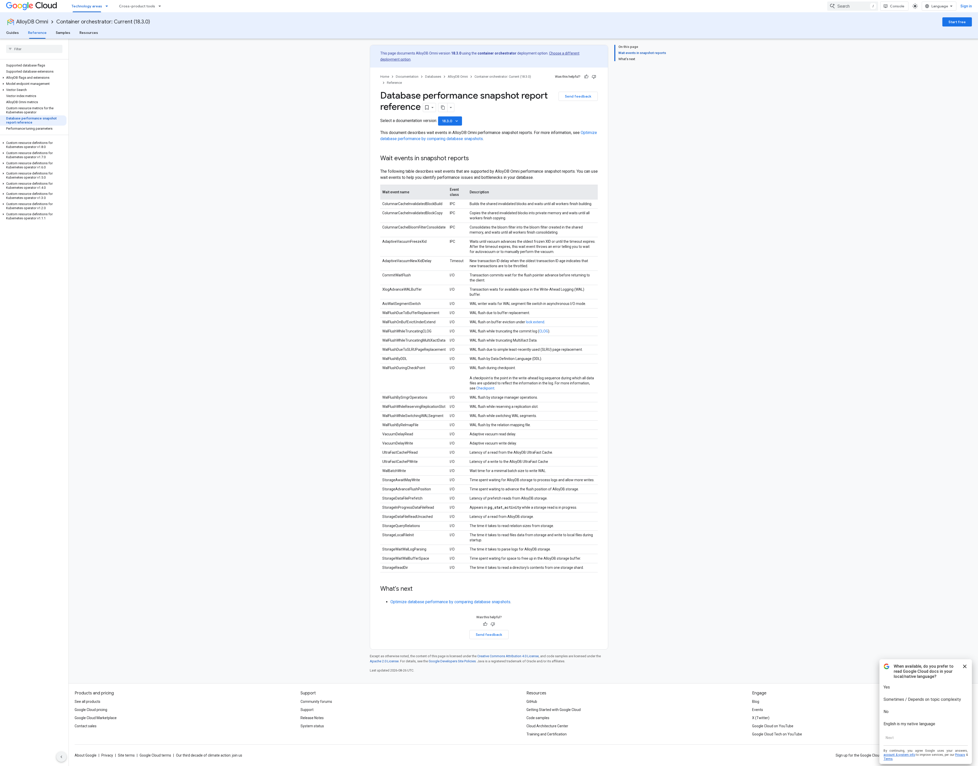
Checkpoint (485, 388)
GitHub (531, 702)
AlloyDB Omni (32, 22)
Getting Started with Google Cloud (553, 710)
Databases (433, 76)
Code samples (537, 718)
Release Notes (312, 718)
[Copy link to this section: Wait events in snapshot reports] (474, 159)
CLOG (543, 331)
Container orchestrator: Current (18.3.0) (103, 22)
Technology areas (87, 6)
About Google (86, 755)
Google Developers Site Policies (452, 661)
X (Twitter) (760, 718)
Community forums (316, 702)
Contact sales (86, 726)
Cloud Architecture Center (547, 726)
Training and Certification (546, 734)
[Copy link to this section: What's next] (418, 589)
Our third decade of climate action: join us (209, 755)
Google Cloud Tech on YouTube (777, 734)
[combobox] (852, 6)
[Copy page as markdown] (442, 107)
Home (384, 76)
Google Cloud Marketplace (96, 718)
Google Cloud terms (155, 755)
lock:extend (535, 322)
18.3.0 (450, 121)
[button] (33, 78)
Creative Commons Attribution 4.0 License (508, 656)
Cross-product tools (137, 6)
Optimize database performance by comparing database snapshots (450, 601)
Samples (63, 32)
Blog (755, 702)
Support (307, 710)
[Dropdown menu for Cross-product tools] (161, 6)
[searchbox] (34, 49)
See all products (87, 702)
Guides (12, 32)
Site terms (126, 755)
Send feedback (578, 96)
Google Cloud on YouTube (772, 726)
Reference (37, 32)
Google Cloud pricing (91, 710)
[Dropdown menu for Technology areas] (108, 6)
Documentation (407, 76)
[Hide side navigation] (61, 757)
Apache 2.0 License (384, 661)
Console (897, 6)
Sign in (966, 6)
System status (312, 726)
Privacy (107, 755)
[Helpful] (586, 76)
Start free (957, 22)
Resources (88, 32)
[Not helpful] (594, 76)
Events (757, 710)
